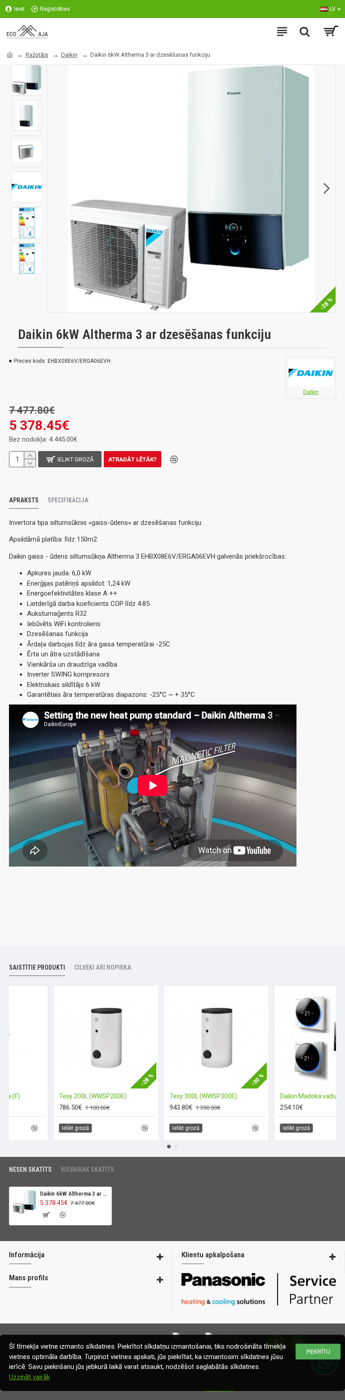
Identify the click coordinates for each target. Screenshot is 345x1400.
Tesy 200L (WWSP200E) (151, 1096)
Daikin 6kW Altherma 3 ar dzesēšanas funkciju (74, 1193)
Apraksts (24, 500)
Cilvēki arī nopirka (102, 967)
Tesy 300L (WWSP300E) (261, 1096)
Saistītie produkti (37, 967)
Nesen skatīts (30, 1169)
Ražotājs (37, 54)
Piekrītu (318, 1351)
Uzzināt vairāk (29, 1377)
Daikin (69, 54)
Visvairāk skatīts (87, 1169)
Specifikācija (68, 500)
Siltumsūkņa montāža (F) (42, 1096)
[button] (56, 189)
